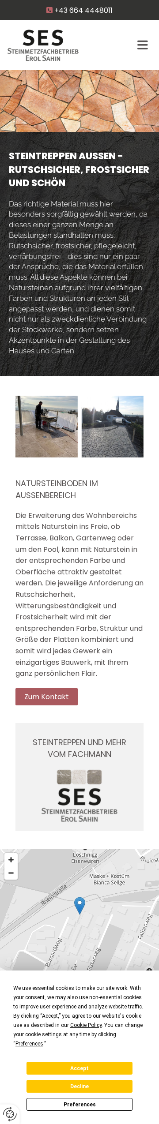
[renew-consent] (10, 1114)
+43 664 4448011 (83, 10)
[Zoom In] (11, 859)
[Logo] (67, 45)
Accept (79, 1068)
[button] (46, 696)
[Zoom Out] (11, 873)
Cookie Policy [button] (86, 1025)
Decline (79, 1086)
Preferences (80, 1105)
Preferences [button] (29, 1044)
